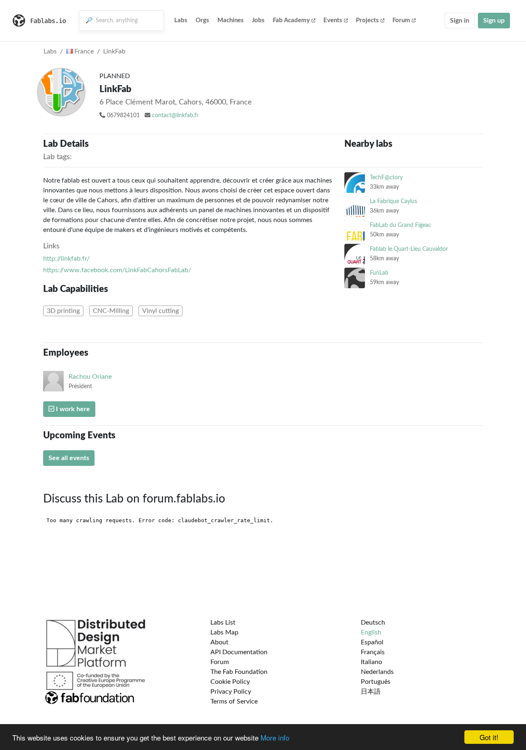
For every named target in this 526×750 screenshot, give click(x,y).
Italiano (371, 662)
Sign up (494, 20)
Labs (180, 20)
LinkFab (114, 51)
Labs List (222, 622)
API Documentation (239, 652)
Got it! (489, 737)
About (219, 642)
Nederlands (377, 672)
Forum (401, 20)
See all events (68, 458)
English (371, 632)
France (83, 51)
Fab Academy (291, 20)
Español (372, 642)
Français (373, 652)
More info (275, 737)
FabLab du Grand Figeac (400, 225)
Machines (230, 20)
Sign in (459, 20)
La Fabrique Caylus (393, 201)
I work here (72, 409)
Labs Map (224, 632)
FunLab (379, 273)
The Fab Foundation (239, 672)
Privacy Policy (230, 691)
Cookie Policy (230, 681)
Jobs (258, 20)
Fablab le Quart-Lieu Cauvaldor (409, 249)
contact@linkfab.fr (175, 115)
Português (375, 681)
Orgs (202, 20)
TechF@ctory (386, 177)
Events (332, 20)
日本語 (371, 691)
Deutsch (373, 622)
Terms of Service (234, 701)
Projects (367, 20)
